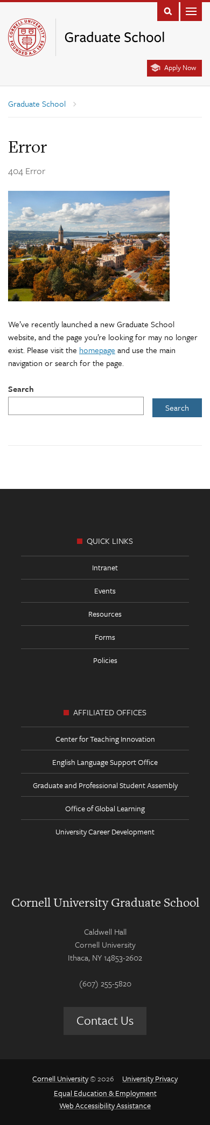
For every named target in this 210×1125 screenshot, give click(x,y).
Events (105, 590)
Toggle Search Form (168, 10)
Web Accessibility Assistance (105, 1105)
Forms (105, 637)
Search (21, 389)
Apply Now (180, 67)
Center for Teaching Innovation (105, 738)
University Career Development (105, 831)
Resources (105, 613)
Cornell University (60, 1078)
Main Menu (191, 10)
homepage (97, 350)
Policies (105, 660)
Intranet (105, 567)
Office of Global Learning (105, 808)
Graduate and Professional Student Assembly (105, 785)
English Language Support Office (105, 762)
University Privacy (150, 1078)
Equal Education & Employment (105, 1093)
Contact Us (105, 1020)
